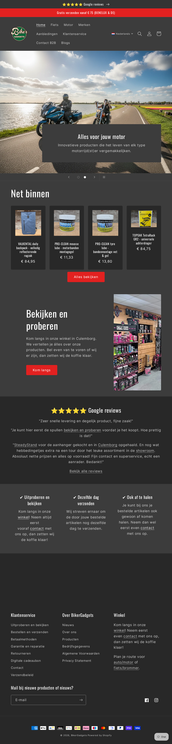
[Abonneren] (81, 700)
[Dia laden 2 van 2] (85, 177)
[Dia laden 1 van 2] (78, 177)
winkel (23, 517)
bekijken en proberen (82, 430)
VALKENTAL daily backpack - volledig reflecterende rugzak (28, 249)
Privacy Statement (76, 660)
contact (37, 528)
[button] (139, 34)
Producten (70, 639)
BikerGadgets (79, 735)
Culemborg (107, 445)
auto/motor (123, 662)
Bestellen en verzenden (29, 632)
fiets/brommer (126, 668)
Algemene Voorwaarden (81, 653)
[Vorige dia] (69, 177)
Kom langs (42, 370)
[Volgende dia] (94, 177)
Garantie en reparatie (28, 646)
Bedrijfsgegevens (76, 646)
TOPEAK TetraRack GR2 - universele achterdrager (144, 239)
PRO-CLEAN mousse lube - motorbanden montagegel (67, 247)
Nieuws (68, 625)
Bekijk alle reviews (86, 471)
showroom (145, 450)
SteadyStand (25, 445)
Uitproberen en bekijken (30, 625)
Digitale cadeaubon (26, 660)
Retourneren (21, 653)
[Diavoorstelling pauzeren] (103, 177)
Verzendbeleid (22, 675)
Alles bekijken (86, 277)
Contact (17, 667)
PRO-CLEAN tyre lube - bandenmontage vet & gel (105, 249)
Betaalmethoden (24, 639)
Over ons (69, 632)
